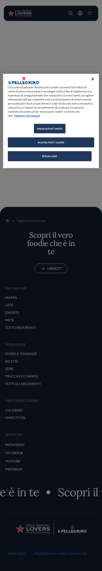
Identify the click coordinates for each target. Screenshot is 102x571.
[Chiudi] (93, 79)
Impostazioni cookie (49, 128)
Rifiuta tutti (49, 156)
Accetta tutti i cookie (51, 142)
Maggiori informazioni (27, 115)
